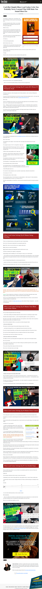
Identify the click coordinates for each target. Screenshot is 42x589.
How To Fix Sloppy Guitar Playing (30, 436)
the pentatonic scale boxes (21, 136)
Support (15, 586)
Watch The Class (22, 554)
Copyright (24, 586)
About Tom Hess (11, 586)
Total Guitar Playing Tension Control (20, 528)
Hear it (21, 490)
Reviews (27, 586)
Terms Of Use (20, 586)
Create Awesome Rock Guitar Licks (30, 427)
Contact (7, 586)
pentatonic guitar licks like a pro (23, 97)
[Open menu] (41, 2)
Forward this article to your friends (22, 573)
